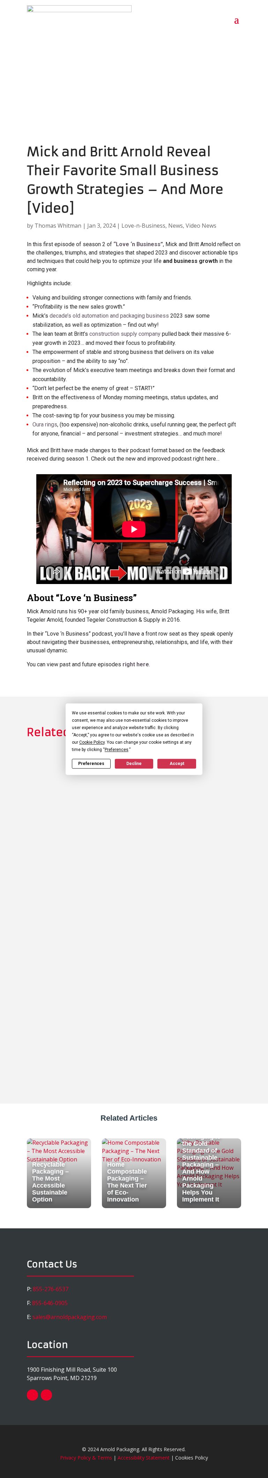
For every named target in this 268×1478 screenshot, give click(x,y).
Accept (177, 763)
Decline (134, 763)
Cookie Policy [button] (92, 742)
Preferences (91, 763)
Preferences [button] (116, 749)
